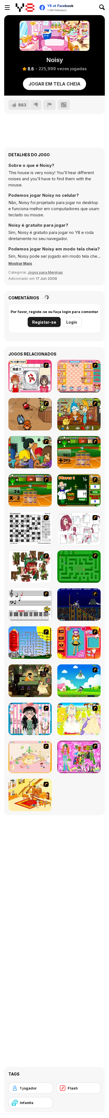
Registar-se (44, 322)
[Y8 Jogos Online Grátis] (25, 7)
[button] (20, 263)
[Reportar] (49, 105)
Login (71, 322)
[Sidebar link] (7, 7)
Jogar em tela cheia (54, 84)
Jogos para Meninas (45, 272)
